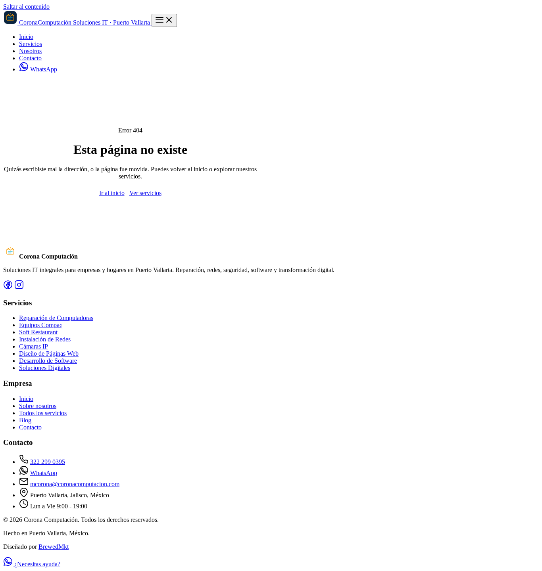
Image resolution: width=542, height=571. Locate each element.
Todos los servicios (43, 413)
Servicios (30, 43)
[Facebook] (8, 287)
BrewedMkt (53, 546)
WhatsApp (43, 69)
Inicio (26, 36)
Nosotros (30, 51)
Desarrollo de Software (48, 360)
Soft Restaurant (38, 332)
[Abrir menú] (164, 20)
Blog (25, 420)
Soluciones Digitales (44, 367)
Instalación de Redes (45, 339)
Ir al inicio (112, 193)
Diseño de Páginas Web (49, 353)
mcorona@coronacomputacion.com (74, 484)
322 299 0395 (47, 461)
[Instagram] (19, 287)
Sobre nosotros (37, 405)
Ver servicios (145, 193)
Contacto (30, 58)
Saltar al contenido (26, 6)
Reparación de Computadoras (56, 317)
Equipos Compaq (41, 325)
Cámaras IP (33, 346)
